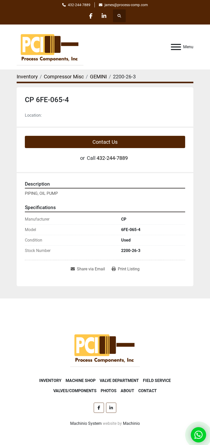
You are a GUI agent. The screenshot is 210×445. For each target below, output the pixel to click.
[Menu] (176, 47)
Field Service (157, 380)
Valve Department (119, 380)
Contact (147, 390)
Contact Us (105, 142)
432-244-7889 (79, 5)
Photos (109, 390)
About (127, 390)
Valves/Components (75, 390)
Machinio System (86, 423)
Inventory (50, 380)
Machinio (131, 423)
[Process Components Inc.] (105, 347)
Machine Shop (81, 380)
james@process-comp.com (126, 5)
